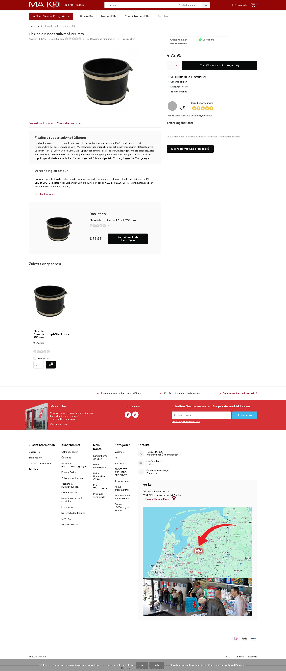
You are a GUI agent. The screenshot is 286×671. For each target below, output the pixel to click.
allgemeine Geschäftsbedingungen (74, 465)
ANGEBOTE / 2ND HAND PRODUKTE (121, 472)
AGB (227, 656)
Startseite (34, 25)
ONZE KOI (68, 5)
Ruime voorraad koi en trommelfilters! (121, 393)
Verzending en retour (69, 123)
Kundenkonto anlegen (100, 457)
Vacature (120, 451)
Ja (142, 665)
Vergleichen (44, 358)
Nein (156, 665)
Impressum (67, 507)
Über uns (66, 457)
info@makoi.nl (154, 461)
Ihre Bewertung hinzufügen (100, 38)
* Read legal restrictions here (186, 421)
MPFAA (42, 38)
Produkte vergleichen (99, 495)
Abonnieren (245, 415)
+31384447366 (154, 452)
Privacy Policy (68, 472)
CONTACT (67, 518)
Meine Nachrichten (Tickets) (99, 476)
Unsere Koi (86, 16)
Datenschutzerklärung (73, 512)
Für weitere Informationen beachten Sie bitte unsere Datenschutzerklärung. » (206, 665)
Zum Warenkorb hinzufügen (128, 239)
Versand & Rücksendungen (70, 485)
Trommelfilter (109, 16)
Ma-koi (43, 656)
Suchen (206, 5)
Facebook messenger (157, 470)
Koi (116, 457)
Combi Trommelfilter (137, 16)
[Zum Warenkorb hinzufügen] (51, 364)
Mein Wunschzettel (100, 487)
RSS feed (239, 656)
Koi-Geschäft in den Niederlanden (182, 393)
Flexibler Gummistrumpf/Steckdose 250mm (51, 334)
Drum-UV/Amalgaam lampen (123, 507)
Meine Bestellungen (100, 466)
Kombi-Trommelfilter (122, 488)
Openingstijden (58, 424)
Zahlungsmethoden (72, 477)
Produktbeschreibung (41, 123)
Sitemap (252, 656)
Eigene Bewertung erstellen (189, 148)
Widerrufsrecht (69, 524)
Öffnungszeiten (69, 451)
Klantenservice (69, 492)
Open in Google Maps (157, 499)
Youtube (135, 414)
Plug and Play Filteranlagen (122, 497)
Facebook (128, 414)
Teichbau (163, 16)
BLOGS (80, 5)
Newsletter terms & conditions (71, 500)
